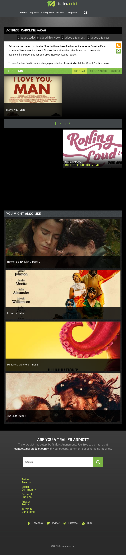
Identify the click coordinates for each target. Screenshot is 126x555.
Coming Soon (47, 12)
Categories (72, 12)
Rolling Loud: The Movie (82, 165)
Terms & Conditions (28, 510)
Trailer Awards (26, 481)
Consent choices (27, 496)
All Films (23, 12)
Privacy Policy (26, 503)
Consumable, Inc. (66, 546)
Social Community (29, 488)
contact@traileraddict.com (30, 448)
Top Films (34, 12)
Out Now (60, 12)
